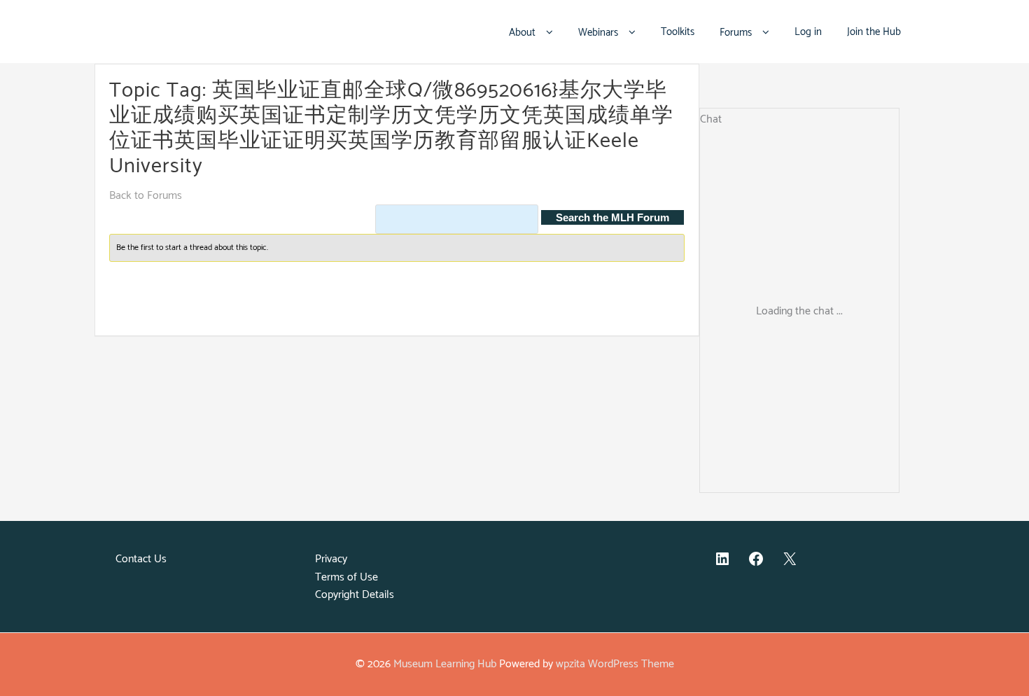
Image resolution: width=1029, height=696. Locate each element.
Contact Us (141, 559)
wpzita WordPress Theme (615, 664)
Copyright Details (354, 594)
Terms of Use (346, 577)
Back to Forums (145, 195)
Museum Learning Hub (444, 664)
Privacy (331, 559)
